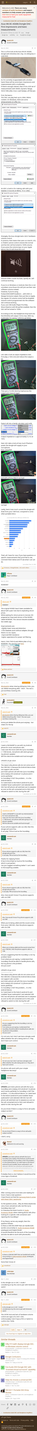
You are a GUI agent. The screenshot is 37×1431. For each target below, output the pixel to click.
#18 (35, 1247)
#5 (35, 708)
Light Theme (7, 1417)
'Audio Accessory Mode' (26, 1228)
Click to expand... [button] (18, 1170)
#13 (35, 1053)
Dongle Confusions (13, 1356)
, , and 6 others (16, 568)
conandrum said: (7, 810)
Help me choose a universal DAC (18, 1380)
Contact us (4, 1420)
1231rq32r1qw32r (10, 1359)
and (8, 669)
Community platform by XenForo (17, 1426)
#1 (35, 48)
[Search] (35, 2)
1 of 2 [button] (12, 1330)
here (7, 15)
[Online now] (5, 577)
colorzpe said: (6, 1304)
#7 (35, 806)
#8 (35, 844)
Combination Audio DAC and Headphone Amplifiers (18, 1349)
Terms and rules (14, 1420)
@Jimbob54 (5, 686)
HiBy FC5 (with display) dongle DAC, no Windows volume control (19, 1345)
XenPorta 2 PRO (5, 1429)
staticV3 (5, 33)
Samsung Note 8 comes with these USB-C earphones (18, 1198)
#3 (35, 597)
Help (32, 1420)
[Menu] (2, 2)
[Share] (32, 48)
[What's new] (30, 2)
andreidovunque (10, 1382)
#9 (35, 880)
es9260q (12, 35)
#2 (35, 581)
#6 (35, 742)
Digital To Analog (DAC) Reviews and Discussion (20, 1359)
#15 (35, 1124)
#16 (35, 1149)
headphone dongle (25, 35)
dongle (27, 33)
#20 (35, 1300)
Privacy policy (25, 1420)
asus (22, 33)
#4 (35, 683)
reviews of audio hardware (12, 10)
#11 (35, 940)
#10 (35, 910)
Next (19, 1330)
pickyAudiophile (9, 1348)
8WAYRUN (23, 1429)
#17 (35, 1189)
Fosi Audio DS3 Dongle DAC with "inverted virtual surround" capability (20, 1368)
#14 (35, 1083)
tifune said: (5, 602)
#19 (35, 1279)
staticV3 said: (6, 712)
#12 (35, 1016)
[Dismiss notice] (34, 8)
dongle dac (5, 35)
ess (17, 35)
